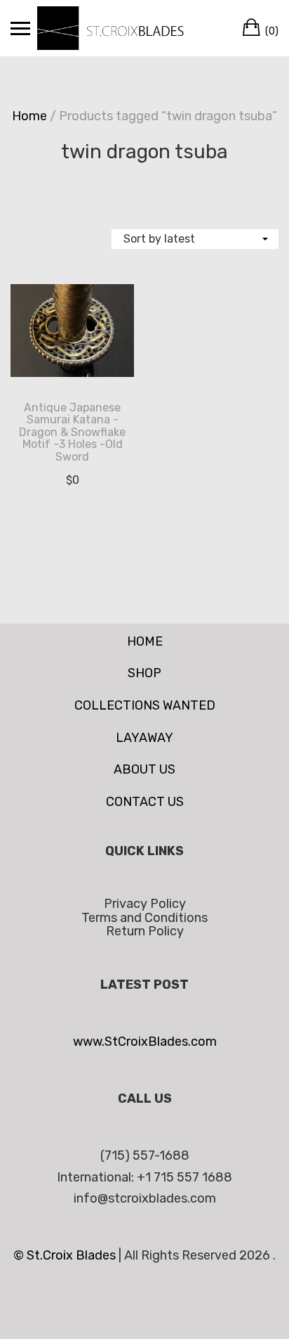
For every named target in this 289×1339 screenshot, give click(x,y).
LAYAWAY (144, 737)
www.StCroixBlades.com (145, 1041)
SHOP (144, 673)
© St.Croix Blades (66, 1255)
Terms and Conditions (144, 917)
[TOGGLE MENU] (20, 28)
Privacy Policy (145, 903)
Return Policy (145, 931)
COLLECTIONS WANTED (144, 705)
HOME (145, 641)
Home (29, 116)
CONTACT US (145, 801)
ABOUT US (144, 769)
